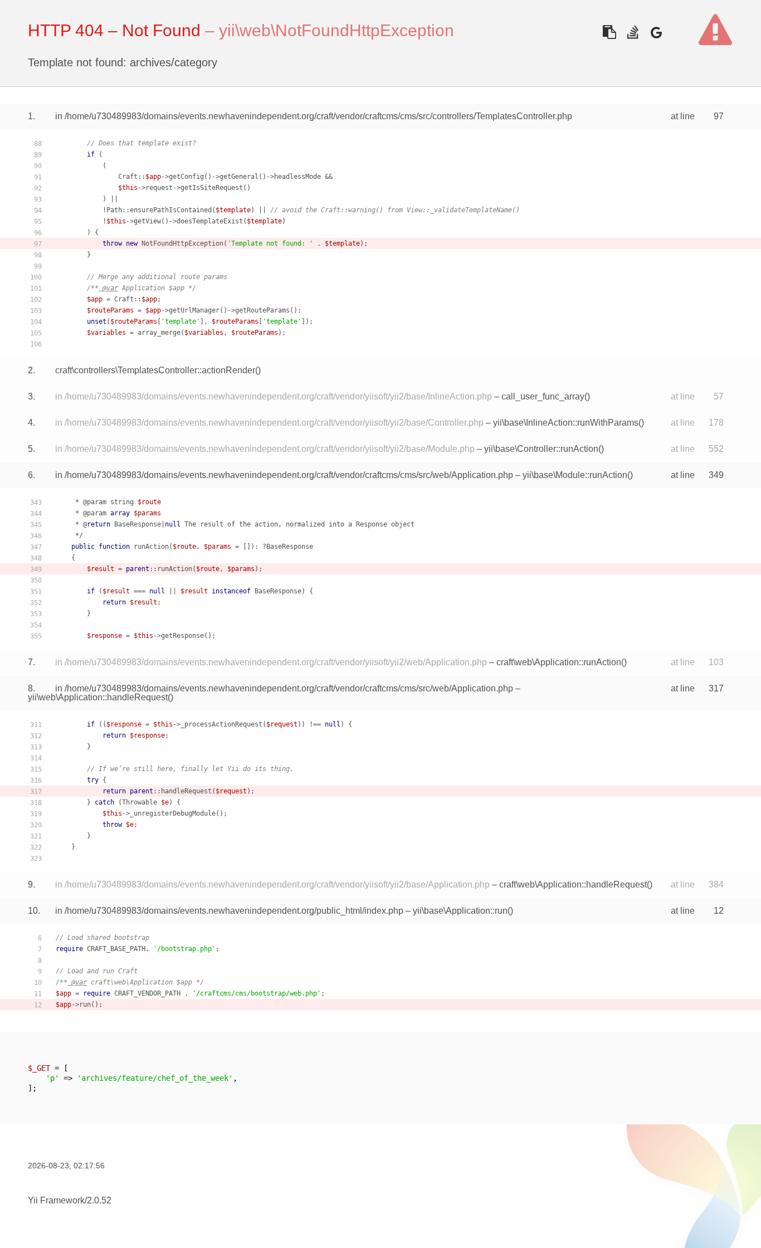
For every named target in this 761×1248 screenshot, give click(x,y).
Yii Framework (56, 1200)
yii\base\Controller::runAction (541, 449)
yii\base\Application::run (460, 910)
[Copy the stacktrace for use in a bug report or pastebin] (609, 32)
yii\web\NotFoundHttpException (336, 30)
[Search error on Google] (656, 32)
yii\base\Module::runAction (575, 475)
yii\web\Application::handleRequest (98, 697)
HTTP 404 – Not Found (114, 30)
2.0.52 (99, 1200)
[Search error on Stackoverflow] (632, 32)
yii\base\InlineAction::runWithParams (565, 422)
